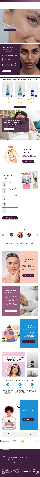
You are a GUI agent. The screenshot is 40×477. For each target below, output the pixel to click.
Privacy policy (22, 459)
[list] (20, 387)
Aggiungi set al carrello (10, 218)
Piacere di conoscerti (31, 340)
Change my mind (28, 418)
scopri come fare (9, 129)
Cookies (21, 461)
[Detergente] (7, 89)
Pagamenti (15, 462)
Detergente (8, 99)
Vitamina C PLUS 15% (32, 99)
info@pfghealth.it (11, 458)
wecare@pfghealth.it (11, 456)
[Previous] (3, 235)
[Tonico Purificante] (20, 89)
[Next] (37, 235)
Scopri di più (7, 71)
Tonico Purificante (20, 99)
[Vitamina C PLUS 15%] (32, 89)
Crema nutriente (10, 209)
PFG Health (6, 468)
